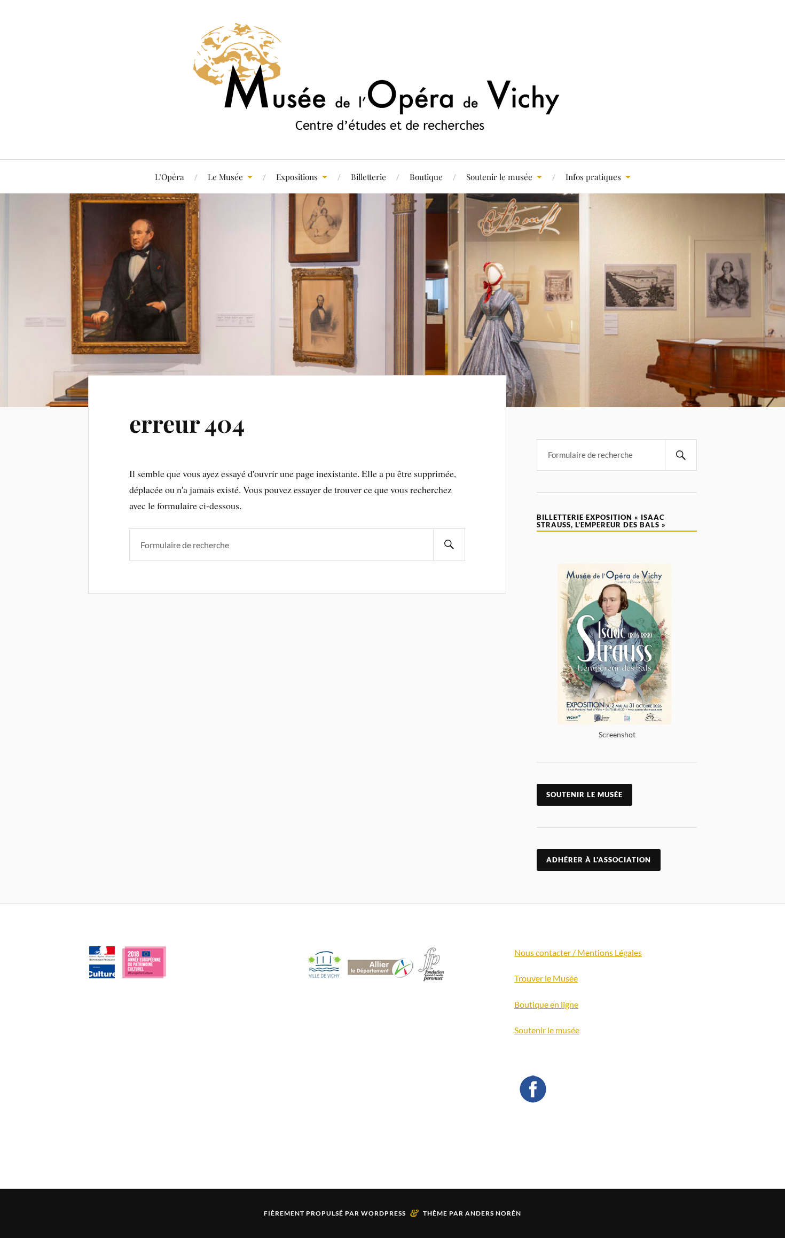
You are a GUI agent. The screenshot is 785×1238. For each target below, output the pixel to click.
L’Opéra (169, 176)
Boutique (426, 176)
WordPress (383, 1213)
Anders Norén (493, 1213)
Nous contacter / (545, 952)
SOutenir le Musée (584, 794)
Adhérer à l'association (598, 859)
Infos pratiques (593, 176)
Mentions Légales (609, 952)
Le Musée (225, 176)
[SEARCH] (449, 544)
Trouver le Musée (546, 978)
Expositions (297, 176)
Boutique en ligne (546, 1004)
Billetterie (368, 176)
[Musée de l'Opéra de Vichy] (392, 127)
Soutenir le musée (499, 176)
